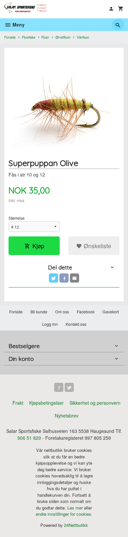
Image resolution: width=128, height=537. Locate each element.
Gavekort (110, 311)
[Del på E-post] (74, 278)
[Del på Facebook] (64, 278)
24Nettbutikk (76, 525)
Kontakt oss (76, 324)
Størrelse (17, 218)
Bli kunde (39, 311)
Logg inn (50, 324)
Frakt (17, 402)
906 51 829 (29, 438)
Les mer (75, 508)
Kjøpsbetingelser (46, 402)
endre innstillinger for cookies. (64, 514)
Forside (10, 37)
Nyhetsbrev (66, 415)
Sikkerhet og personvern (95, 402)
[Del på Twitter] (53, 278)
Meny (18, 24)
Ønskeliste (96, 246)
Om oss (62, 311)
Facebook (86, 311)
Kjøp (38, 246)
